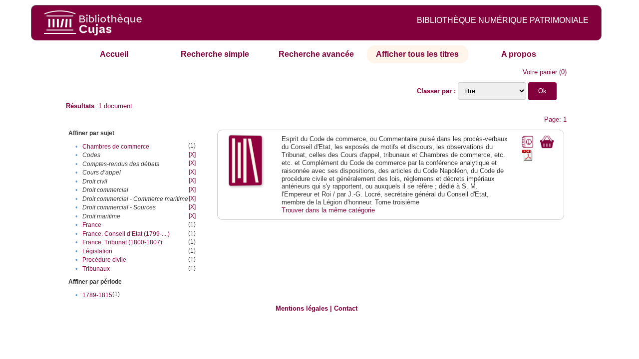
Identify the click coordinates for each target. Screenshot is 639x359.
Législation (97, 251)
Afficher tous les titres (417, 54)
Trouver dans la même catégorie (328, 210)
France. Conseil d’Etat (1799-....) (126, 233)
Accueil (114, 54)
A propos (518, 54)
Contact (345, 308)
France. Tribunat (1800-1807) (122, 242)
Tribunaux (96, 268)
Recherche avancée (316, 54)
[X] (192, 154)
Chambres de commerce (115, 146)
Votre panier (540, 72)
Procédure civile (104, 259)
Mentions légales (302, 308)
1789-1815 (97, 295)
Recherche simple (215, 54)
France (91, 224)
